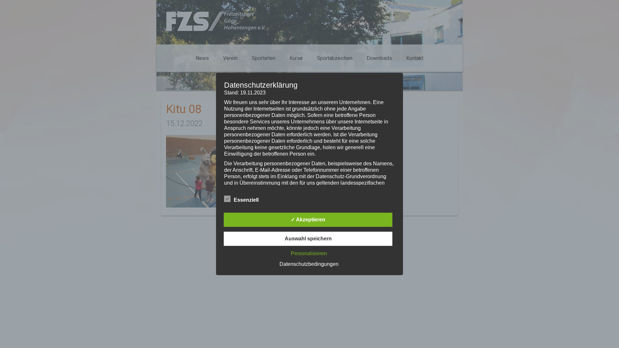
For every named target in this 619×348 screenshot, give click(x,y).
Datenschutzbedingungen (309, 264)
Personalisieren (309, 253)
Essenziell (246, 200)
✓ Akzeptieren (308, 219)
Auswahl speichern (308, 238)
